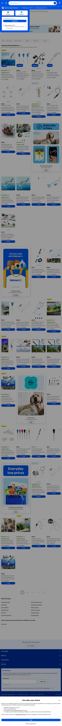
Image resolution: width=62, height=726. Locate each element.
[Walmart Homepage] (6, 3)
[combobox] (32, 3)
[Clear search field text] (52, 3)
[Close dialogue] (59, 700)
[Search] (55, 3)
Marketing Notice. (20, 714)
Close (31, 720)
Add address (15, 21)
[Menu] (2, 3)
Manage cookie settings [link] (30, 723)
